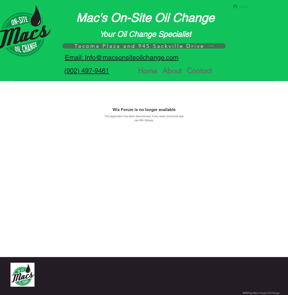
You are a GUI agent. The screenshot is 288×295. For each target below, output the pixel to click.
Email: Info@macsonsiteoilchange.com (121, 57)
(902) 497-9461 (86, 71)
